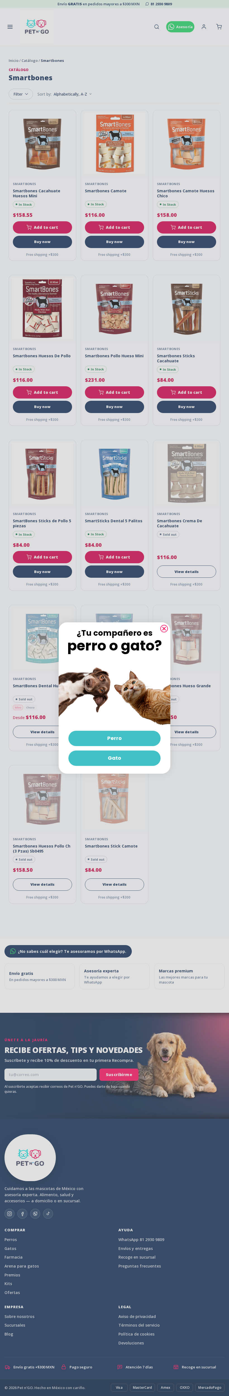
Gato (114, 757)
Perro (114, 738)
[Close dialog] (164, 628)
